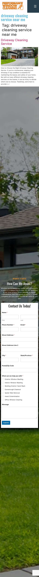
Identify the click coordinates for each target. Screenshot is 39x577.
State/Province (27, 355)
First (3, 320)
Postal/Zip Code (8, 366)
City (4, 355)
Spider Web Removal (12, 393)
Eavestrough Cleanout (13, 389)
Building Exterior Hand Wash (15, 386)
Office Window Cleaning (13, 400)
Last (21, 320)
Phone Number (8, 325)
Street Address (8, 335)
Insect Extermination (12, 396)
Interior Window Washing (14, 383)
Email (23, 325)
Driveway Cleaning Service (14, 42)
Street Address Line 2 (10, 345)
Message (5, 404)
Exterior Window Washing (14, 379)
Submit (6, 423)
